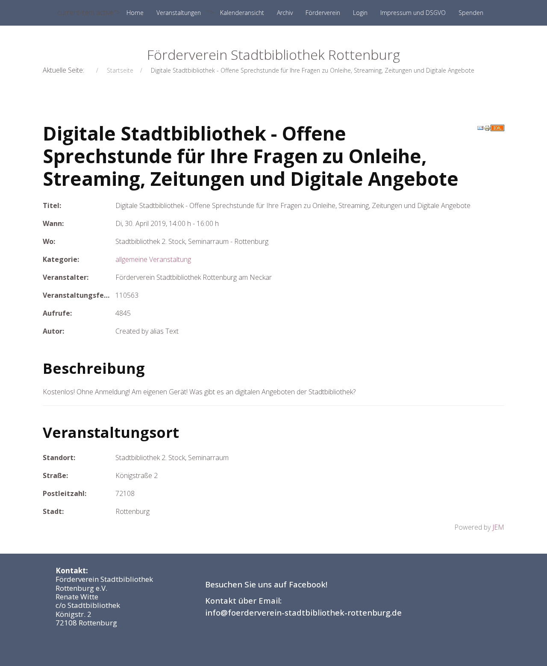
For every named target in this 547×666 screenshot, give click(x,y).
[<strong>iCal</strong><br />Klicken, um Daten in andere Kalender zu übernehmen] (497, 127)
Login (360, 13)
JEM (498, 527)
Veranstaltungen (178, 13)
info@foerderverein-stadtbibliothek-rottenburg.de (303, 612)
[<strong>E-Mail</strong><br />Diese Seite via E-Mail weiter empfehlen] (480, 127)
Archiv (285, 13)
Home (135, 13)
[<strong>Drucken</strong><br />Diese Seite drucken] (487, 127)
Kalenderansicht (242, 13)
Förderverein (323, 13)
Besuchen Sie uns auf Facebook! (266, 584)
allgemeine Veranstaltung (153, 259)
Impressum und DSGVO (413, 13)
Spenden (471, 13)
